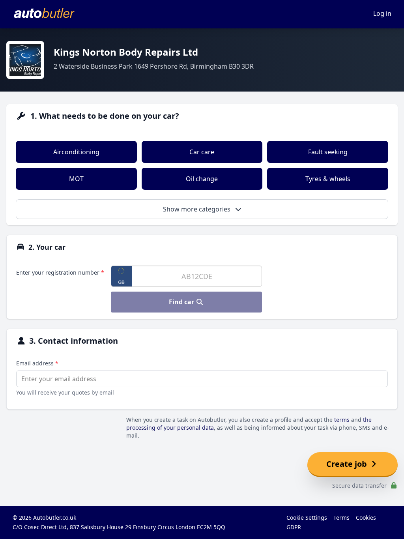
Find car (182, 302)
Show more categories (197, 209)
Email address (37, 363)
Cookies (366, 517)
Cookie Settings (306, 517)
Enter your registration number (60, 272)
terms (342, 419)
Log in (382, 13)
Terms (341, 517)
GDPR (293, 527)
